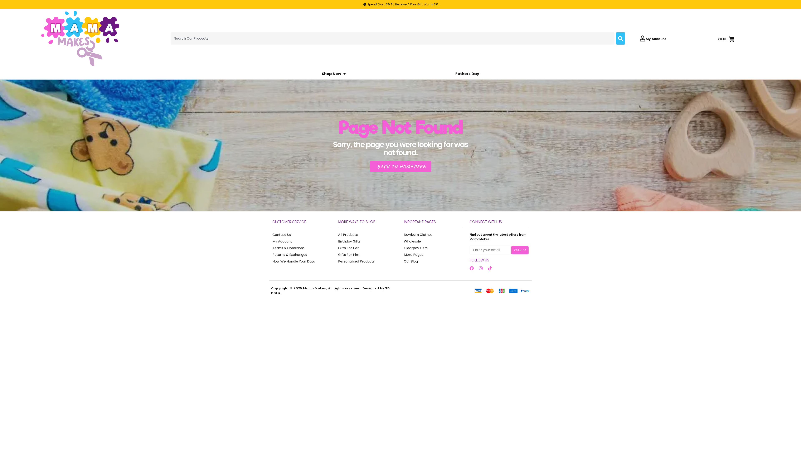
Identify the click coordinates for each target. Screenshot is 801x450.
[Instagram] (481, 268)
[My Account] (642, 38)
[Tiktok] (490, 268)
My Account (656, 38)
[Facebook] (472, 268)
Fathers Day (467, 73)
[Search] (620, 38)
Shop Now (331, 73)
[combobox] (393, 38)
